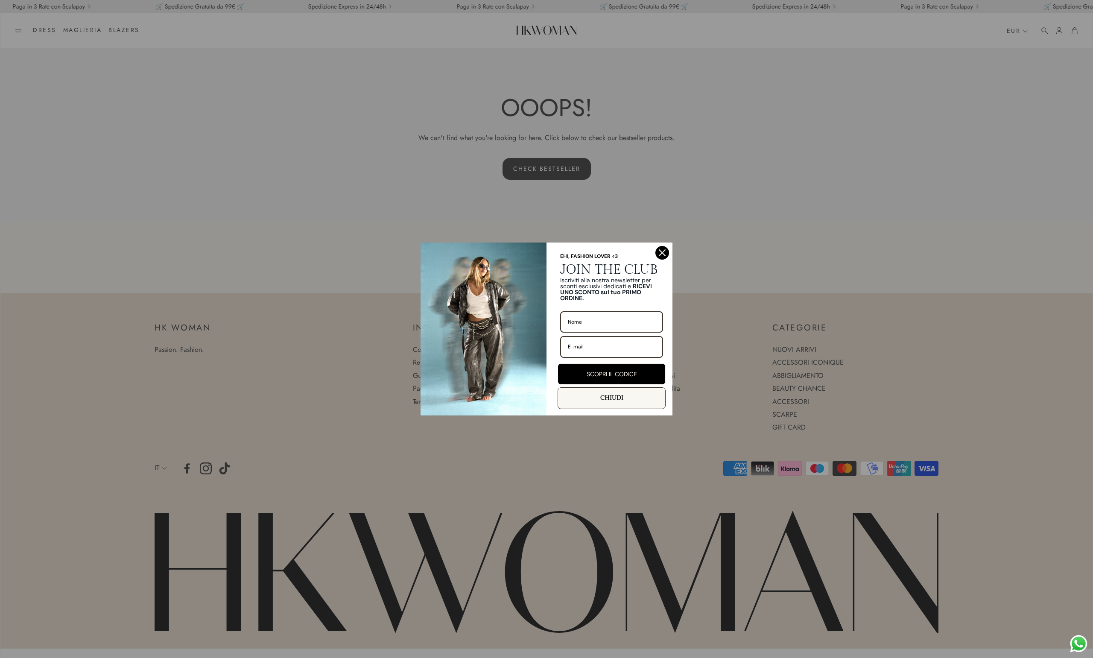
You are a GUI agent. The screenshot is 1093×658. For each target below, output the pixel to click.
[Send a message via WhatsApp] (1079, 644)
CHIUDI (611, 398)
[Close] (662, 253)
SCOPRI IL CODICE (612, 374)
